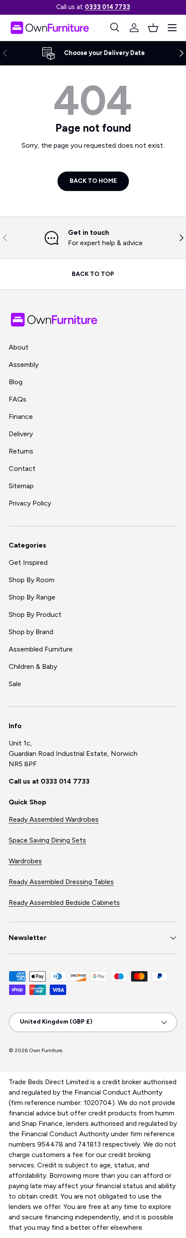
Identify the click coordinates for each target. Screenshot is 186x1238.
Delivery (21, 434)
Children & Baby (33, 666)
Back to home (93, 181)
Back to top (93, 274)
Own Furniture (45, 1050)
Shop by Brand (31, 632)
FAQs (17, 399)
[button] (153, 27)
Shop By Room (32, 580)
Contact (22, 468)
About (19, 347)
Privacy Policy (30, 503)
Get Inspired (28, 562)
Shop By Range (32, 597)
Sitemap (21, 486)
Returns (21, 451)
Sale (15, 684)
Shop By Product (35, 614)
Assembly (23, 364)
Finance (21, 416)
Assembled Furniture (41, 649)
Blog (15, 382)
